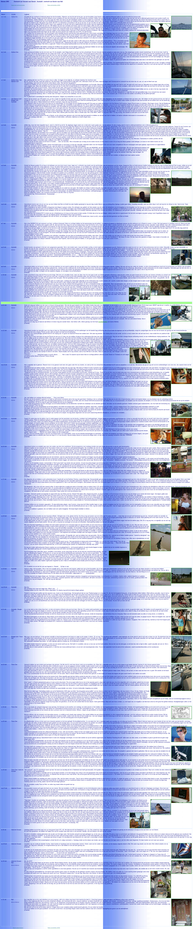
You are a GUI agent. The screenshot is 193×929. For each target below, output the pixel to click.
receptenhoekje (102, 322)
